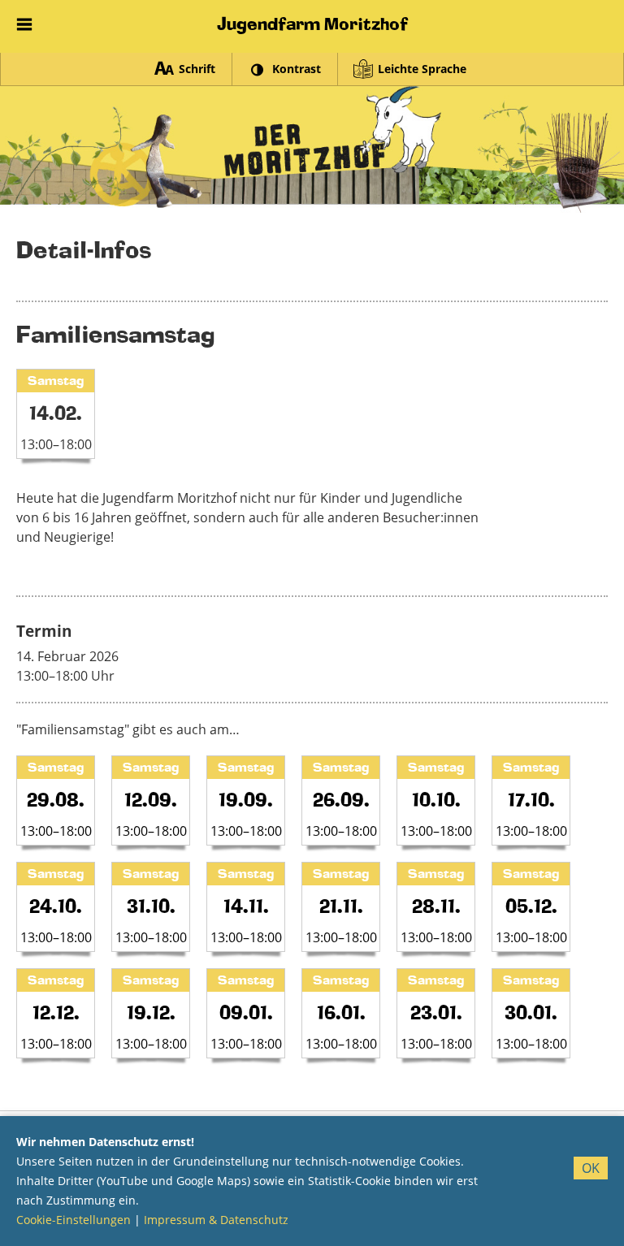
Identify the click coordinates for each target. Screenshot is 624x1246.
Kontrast (296, 68)
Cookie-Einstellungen (73, 1219)
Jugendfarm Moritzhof (312, 24)
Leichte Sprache (422, 68)
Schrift (197, 68)
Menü (24, 20)
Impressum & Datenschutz (216, 1219)
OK (591, 1168)
